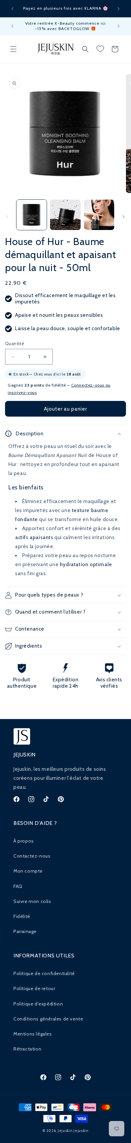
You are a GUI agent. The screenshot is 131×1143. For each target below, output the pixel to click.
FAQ (18, 886)
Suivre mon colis (32, 901)
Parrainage (25, 931)
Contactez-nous (31, 856)
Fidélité (21, 916)
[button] (13, 49)
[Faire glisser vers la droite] (123, 216)
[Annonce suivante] (118, 8)
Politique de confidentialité (44, 973)
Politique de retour (34, 988)
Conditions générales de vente (48, 1019)
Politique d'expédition (38, 1004)
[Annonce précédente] (12, 8)
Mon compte (28, 871)
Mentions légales (32, 1034)
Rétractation (27, 1049)
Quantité (14, 343)
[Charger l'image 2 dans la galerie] (65, 215)
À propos (23, 841)
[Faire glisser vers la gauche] (7, 216)
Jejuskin (65, 1130)
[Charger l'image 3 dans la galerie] (99, 215)
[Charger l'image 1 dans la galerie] (31, 215)
